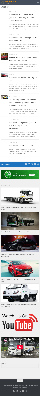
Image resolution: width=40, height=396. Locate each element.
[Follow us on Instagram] (37, 164)
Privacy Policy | (34, 385)
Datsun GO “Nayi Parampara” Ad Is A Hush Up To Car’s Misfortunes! (23, 125)
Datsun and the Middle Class (21, 145)
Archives (3, 363)
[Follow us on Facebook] (26, 164)
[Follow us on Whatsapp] (32, 164)
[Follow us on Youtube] (35, 164)
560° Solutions (23, 387)
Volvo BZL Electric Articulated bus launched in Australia (18, 232)
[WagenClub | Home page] (11, 2)
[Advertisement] (20, 7)
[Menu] (37, 2)
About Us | (27, 385)
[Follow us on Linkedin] (29, 164)
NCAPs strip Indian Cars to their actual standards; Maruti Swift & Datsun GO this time (22, 102)
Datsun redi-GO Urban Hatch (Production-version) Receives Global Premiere (21, 17)
